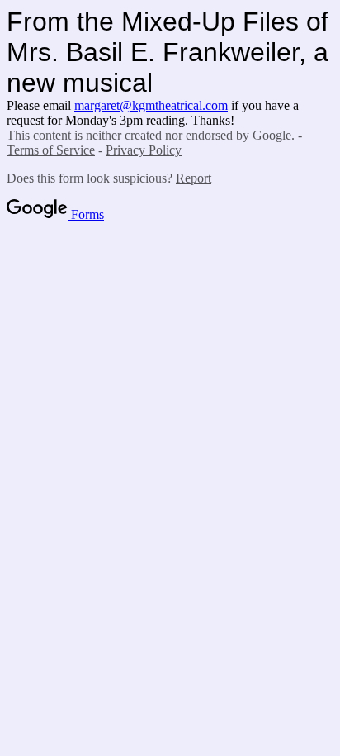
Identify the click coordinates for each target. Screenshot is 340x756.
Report (193, 178)
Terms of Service (51, 150)
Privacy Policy (144, 150)
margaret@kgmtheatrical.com (151, 105)
